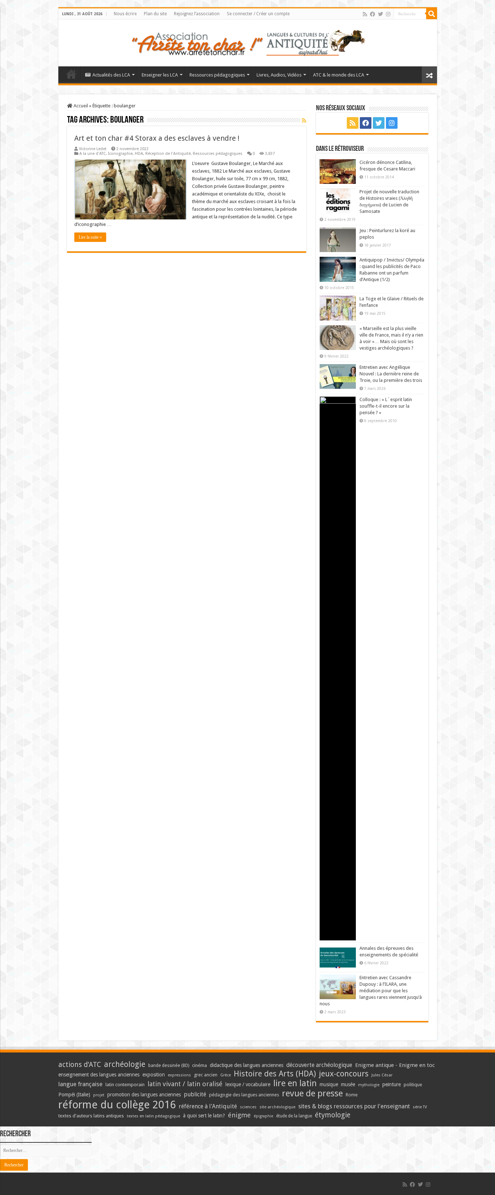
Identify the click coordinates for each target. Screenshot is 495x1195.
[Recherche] (431, 13)
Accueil (80, 105)
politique (413, 1084)
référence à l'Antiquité (208, 1106)
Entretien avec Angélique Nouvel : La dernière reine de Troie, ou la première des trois (390, 373)
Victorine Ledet (93, 149)
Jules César (382, 1074)
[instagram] (388, 14)
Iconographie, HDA (125, 153)
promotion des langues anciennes (144, 1094)
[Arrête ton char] (248, 41)
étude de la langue (294, 1115)
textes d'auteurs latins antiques (91, 1115)
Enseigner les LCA (160, 75)
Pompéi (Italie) (74, 1094)
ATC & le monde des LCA (338, 75)
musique (329, 1084)
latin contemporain (125, 1084)
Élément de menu (71, 74)
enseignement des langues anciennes (99, 1074)
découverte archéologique (319, 1065)
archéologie (124, 1064)
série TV (420, 1107)
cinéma (199, 1065)
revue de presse (312, 1093)
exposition (153, 1074)
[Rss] (365, 14)
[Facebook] (372, 14)
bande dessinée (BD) (168, 1065)
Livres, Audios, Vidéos (279, 75)
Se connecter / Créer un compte (258, 13)
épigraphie (263, 1116)
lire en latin (295, 1083)
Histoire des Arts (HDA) (275, 1073)
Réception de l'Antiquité (168, 153)
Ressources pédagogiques (217, 75)
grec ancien (205, 1074)
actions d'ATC (79, 1064)
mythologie (368, 1085)
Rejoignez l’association (197, 13)
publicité (195, 1094)
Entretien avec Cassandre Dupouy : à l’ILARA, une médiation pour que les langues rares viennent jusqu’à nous (371, 990)
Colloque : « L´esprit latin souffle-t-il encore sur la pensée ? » (385, 406)
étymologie (332, 1115)
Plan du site (155, 13)
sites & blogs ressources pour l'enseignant (354, 1106)
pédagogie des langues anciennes (244, 1094)
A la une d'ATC (92, 153)
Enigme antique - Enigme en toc (395, 1065)
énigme (239, 1115)
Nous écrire (125, 13)
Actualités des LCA (111, 75)
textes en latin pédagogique (153, 1116)
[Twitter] (380, 14)
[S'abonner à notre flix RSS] (304, 120)
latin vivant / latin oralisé (184, 1084)
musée (348, 1084)
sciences (248, 1106)
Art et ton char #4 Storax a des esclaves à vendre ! (157, 138)
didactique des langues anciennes (246, 1065)
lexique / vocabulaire (247, 1084)
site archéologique (277, 1106)
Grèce (225, 1075)
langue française (80, 1084)
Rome (352, 1094)
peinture (391, 1084)
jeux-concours (344, 1073)
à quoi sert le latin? (204, 1115)
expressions (179, 1075)
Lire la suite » (90, 237)
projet (98, 1095)
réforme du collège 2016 (117, 1105)
